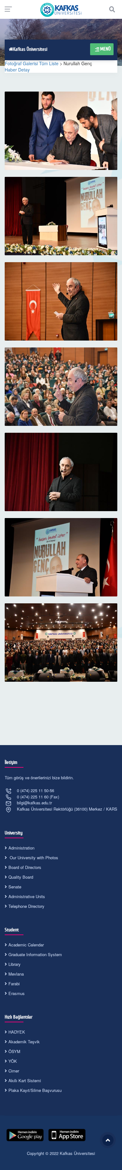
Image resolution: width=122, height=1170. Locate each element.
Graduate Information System (35, 954)
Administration (21, 848)
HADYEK (16, 1032)
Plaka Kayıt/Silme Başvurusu (35, 1090)
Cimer (13, 1071)
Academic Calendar (26, 945)
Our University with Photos (33, 857)
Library (14, 964)
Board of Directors (24, 867)
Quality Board (20, 877)
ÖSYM (14, 1051)
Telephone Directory (26, 906)
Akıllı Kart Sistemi (24, 1080)
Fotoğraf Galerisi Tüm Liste (31, 63)
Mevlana (16, 974)
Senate (14, 887)
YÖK (12, 1061)
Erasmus (16, 993)
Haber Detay (17, 69)
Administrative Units (26, 896)
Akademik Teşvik (24, 1042)
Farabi (14, 984)
